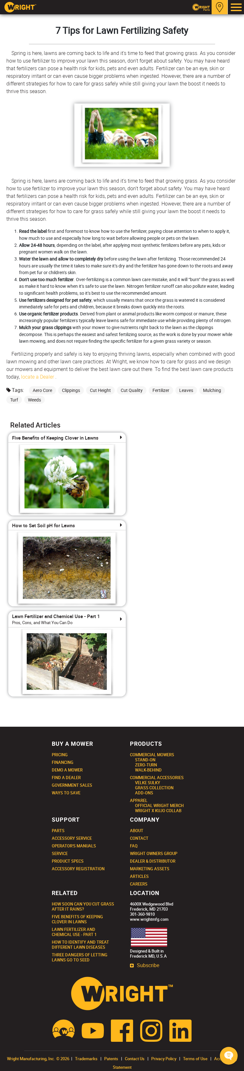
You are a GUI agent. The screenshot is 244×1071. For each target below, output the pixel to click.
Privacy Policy (163, 1058)
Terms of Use (195, 1058)
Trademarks (86, 1058)
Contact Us (135, 1058)
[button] (229, 1056)
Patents (111, 1058)
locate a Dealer (37, 376)
